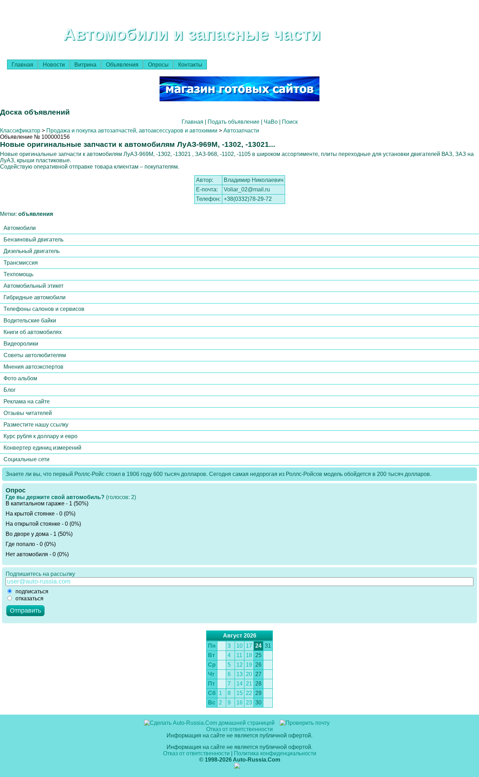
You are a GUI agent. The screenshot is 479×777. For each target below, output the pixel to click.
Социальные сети (26, 459)
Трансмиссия (21, 263)
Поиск (290, 122)
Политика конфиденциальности (275, 753)
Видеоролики (21, 344)
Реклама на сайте (27, 401)
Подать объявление (233, 122)
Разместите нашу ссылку (36, 425)
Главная (22, 65)
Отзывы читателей (28, 413)
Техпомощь (18, 274)
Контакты (190, 65)
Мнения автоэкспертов (33, 367)
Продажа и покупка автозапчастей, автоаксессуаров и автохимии (131, 131)
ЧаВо (271, 122)
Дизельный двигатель (32, 251)
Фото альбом (20, 378)
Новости (54, 65)
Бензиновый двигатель (33, 240)
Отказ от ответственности (239, 729)
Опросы (158, 65)
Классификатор (20, 131)
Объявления (122, 65)
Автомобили (20, 228)
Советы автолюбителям (35, 355)
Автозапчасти (241, 131)
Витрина (85, 65)
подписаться (31, 591)
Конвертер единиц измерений (42, 448)
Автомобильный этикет (33, 286)
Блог (10, 390)
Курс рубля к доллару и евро (40, 436)
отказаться (29, 598)
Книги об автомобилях (33, 332)
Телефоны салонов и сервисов (44, 309)
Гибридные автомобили (35, 297)
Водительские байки (30, 320)
